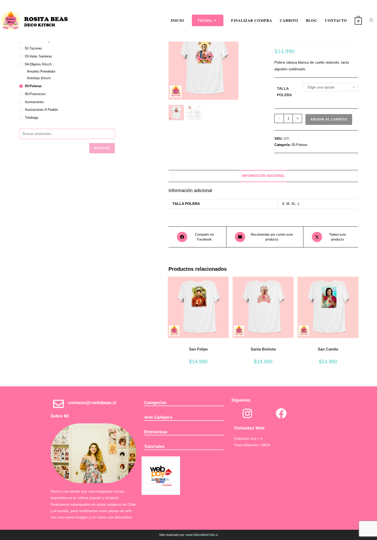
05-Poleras (299, 145)
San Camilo (328, 349)
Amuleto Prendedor (41, 71)
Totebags (31, 117)
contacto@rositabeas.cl (92, 402)
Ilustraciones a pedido (41, 110)
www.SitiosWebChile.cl (202, 535)
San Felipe (198, 349)
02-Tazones (33, 48)
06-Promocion (35, 94)
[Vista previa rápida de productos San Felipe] (226, 286)
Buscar (102, 148)
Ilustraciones (34, 102)
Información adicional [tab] (263, 176)
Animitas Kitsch (39, 78)
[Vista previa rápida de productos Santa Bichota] (291, 286)
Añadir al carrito (329, 119)
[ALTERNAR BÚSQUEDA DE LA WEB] (371, 20)
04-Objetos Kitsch (38, 64)
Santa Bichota (263, 349)
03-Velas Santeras (38, 56)
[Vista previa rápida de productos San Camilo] (356, 286)
